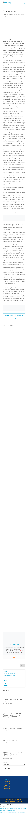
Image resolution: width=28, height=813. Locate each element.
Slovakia (8, 16)
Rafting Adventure (10, 740)
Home (5, 671)
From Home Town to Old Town (12, 700)
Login (5, 683)
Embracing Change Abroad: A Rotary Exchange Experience (13, 754)
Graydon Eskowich (8, 14)
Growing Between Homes (12, 728)
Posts (5, 680)
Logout (6, 685)
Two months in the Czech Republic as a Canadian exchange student (13, 715)
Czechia (6, 678)
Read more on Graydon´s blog (14, 316)
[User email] (14, 657)
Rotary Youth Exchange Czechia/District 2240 (10, 674)
